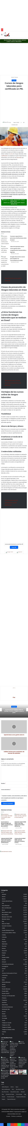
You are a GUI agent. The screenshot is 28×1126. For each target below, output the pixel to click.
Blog (3, 921)
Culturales (4, 937)
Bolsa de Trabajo (6, 923)
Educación (4, 950)
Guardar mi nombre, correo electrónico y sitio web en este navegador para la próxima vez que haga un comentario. (14, 798)
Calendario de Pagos (10, 1094)
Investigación (5, 966)
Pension (3, 1096)
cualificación (4, 155)
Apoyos (3, 898)
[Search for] (26, 35)
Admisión (23, 706)
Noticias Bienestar (6, 982)
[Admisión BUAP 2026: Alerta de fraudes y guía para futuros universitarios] (7, 833)
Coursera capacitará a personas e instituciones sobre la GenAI (18, 238)
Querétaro (4, 1002)
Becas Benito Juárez (6, 912)
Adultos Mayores (5, 1086)
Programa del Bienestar (21, 1096)
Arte (3, 903)
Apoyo (17, 1086)
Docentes (4, 946)
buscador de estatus (6, 925)
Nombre (3, 783)
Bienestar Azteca (6, 919)
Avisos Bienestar (6, 905)
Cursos (16, 77)
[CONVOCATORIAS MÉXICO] (7, 34)
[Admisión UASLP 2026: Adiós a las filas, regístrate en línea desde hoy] (21, 817)
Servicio (4, 1011)
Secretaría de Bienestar (7, 1007)
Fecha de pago (19, 1094)
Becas (3, 910)
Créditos (4, 934)
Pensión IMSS (5, 991)
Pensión (4, 986)
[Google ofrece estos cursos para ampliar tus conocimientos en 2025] (5, 261)
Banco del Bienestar (6, 907)
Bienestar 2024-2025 (7, 916)
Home (12, 77)
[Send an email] (11, 122)
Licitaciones (4, 975)
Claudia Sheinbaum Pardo (8, 930)
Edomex (4, 948)
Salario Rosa (5, 1004)
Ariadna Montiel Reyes (7, 901)
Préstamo (4, 998)
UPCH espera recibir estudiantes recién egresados (11, 502)
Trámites (4, 1031)
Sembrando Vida (6, 1009)
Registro (3, 1099)
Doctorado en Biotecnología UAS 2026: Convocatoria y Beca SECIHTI (7, 824)
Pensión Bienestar (6, 989)
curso (11, 153)
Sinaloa (3, 1013)
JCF (3, 971)
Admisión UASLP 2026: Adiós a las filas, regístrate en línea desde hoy (20, 824)
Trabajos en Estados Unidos (8, 1029)
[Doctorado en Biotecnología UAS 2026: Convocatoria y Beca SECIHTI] (7, 817)
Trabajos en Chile (6, 1025)
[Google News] (9, 552)
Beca (13, 1089)
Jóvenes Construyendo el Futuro (9, 973)
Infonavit (4, 961)
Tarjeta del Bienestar (11, 1099)
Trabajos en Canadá (6, 1022)
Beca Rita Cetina (5, 1091)
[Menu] (2, 35)
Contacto (8, 1116)
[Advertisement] (14, 14)
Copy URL (14, 547)
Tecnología (4, 1018)
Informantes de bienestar (8, 964)
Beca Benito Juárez (20, 1089)
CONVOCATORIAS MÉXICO (7, 1111)
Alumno (3, 896)
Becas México (5, 914)
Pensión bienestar (10, 1096)
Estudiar (4, 959)
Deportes (4, 941)
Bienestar (23, 1091)
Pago (25, 1094)
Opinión (3, 984)
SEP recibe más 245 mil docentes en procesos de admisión (13, 383)
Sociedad (4, 1016)
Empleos (4, 952)
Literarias (4, 977)
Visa (3, 1034)
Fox (10, 122)
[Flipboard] (19, 552)
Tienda (3, 1020)
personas (19, 157)
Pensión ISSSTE (5, 993)
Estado (3, 955)
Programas (4, 1000)
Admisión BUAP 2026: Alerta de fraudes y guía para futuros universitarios (6, 840)
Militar (3, 980)
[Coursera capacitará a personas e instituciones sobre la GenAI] (5, 240)
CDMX (3, 928)
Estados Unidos (5, 957)
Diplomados (4, 943)
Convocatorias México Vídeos (9, 932)
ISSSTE (3, 968)
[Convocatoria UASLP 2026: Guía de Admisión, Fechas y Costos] (21, 833)
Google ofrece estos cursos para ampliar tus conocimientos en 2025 (17, 258)
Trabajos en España (6, 1027)
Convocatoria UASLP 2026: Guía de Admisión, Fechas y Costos (20, 840)
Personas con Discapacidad (8, 995)
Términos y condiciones (16, 1116)
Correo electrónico (6, 789)
